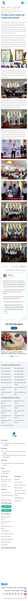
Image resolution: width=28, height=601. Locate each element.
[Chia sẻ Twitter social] (11, 266)
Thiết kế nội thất (16, 590)
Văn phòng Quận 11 (19, 380)
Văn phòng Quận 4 (19, 371)
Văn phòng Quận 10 (6, 380)
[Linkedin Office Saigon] (12, 594)
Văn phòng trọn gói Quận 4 (19, 407)
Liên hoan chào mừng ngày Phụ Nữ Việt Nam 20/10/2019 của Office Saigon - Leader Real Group (13, 352)
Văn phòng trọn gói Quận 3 (6, 407)
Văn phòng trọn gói (22, 587)
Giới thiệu (17, 479)
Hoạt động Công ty (19, 498)
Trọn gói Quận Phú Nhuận (19, 421)
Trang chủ (3, 587)
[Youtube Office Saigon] (10, 594)
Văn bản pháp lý (5, 531)
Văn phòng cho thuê (12, 587)
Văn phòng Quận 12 (6, 382)
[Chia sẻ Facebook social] (17, 266)
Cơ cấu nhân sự (18, 482)
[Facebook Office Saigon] (4, 594)
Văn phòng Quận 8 (6, 377)
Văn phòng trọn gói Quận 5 (6, 411)
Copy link (24, 266)
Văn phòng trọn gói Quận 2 (19, 402)
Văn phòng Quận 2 (19, 368)
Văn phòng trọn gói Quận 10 (6, 416)
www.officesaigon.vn (20, 598)
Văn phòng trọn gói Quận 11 (19, 416)
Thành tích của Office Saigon (20, 494)
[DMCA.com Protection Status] (4, 584)
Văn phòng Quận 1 (6, 368)
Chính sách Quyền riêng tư (7, 496)
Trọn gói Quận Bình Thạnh (6, 421)
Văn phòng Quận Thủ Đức (19, 393)
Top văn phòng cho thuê (7, 534)
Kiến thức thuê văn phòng (5, 522)
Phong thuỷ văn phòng (6, 539)
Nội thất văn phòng (6, 536)
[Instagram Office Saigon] (18, 594)
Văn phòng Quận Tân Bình (19, 388)
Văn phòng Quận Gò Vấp (6, 393)
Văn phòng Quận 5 (6, 374)
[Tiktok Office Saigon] (21, 594)
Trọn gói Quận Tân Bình (7, 425)
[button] (9, 356)
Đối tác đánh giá (19, 488)
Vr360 (22, 590)
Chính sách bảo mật (6, 492)
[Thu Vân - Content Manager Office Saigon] (9, 276)
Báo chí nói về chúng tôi (20, 490)
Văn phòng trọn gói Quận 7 (19, 411)
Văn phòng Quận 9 (19, 377)
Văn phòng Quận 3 (6, 371)
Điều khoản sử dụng (6, 500)
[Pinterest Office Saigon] (15, 594)
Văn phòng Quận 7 (19, 374)
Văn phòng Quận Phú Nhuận (6, 388)
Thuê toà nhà (7, 590)
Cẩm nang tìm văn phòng (5, 518)
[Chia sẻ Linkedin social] (14, 266)
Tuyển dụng (17, 500)
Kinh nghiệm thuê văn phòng (6, 527)
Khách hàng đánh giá (20, 485)
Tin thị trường (4, 545)
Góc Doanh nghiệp (5, 542)
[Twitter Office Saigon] (7, 594)
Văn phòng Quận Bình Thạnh (20, 383)
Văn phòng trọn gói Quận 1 (6, 402)
